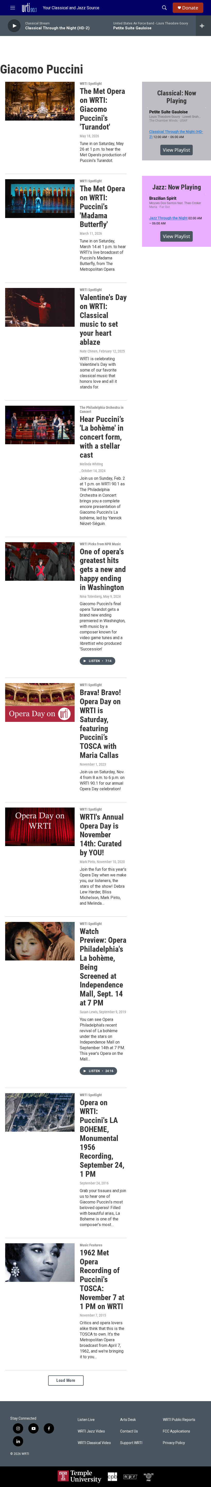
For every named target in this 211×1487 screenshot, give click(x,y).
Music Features (91, 1245)
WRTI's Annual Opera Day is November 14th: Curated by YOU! (102, 834)
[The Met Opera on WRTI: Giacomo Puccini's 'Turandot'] (40, 101)
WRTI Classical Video (94, 1443)
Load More (65, 1380)
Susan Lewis (89, 1012)
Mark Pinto (87, 862)
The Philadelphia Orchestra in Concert (102, 409)
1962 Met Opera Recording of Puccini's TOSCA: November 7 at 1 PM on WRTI (102, 1279)
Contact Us (129, 1431)
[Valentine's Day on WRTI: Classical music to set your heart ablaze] (40, 307)
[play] (14, 26)
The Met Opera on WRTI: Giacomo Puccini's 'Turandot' (102, 109)
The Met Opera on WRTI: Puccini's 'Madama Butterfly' (102, 206)
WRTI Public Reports (179, 1420)
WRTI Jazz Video (91, 1431)
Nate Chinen (89, 351)
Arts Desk (128, 1420)
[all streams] (203, 25)
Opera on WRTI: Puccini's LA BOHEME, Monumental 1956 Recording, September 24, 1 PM (102, 1138)
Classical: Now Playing (176, 97)
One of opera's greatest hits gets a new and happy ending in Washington (103, 569)
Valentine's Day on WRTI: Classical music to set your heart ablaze (103, 320)
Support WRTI (131, 1443)
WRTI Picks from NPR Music (100, 544)
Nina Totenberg (91, 596)
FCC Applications (176, 1431)
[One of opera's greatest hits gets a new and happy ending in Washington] (40, 561)
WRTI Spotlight (91, 83)
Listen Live (86, 1420)
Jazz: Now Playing (176, 187)
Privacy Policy (174, 1443)
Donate (190, 8)
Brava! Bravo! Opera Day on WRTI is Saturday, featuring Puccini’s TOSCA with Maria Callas (100, 724)
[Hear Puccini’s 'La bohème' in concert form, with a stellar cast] (40, 425)
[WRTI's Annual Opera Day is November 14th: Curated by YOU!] (40, 827)
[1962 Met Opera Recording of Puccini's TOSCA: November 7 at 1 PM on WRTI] (40, 1262)
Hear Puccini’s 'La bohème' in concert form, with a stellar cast (102, 437)
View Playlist (176, 150)
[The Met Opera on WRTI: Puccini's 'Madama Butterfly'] (40, 198)
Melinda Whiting (91, 464)
